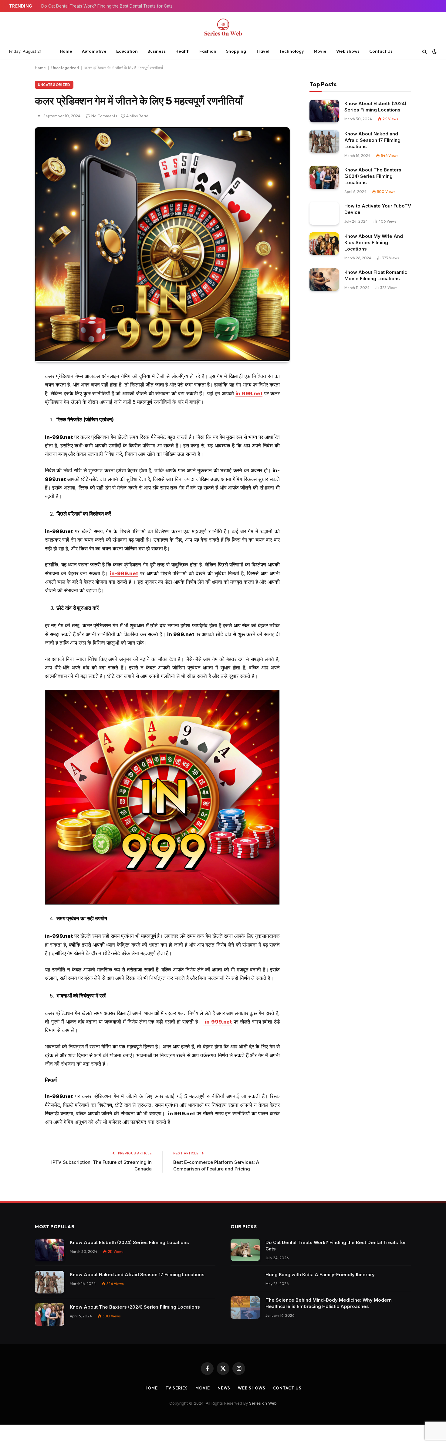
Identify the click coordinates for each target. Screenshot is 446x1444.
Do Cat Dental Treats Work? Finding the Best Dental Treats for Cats (107, 6)
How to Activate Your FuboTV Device (377, 209)
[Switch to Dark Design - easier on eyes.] (434, 51)
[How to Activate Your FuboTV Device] (324, 213)
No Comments (104, 115)
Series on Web (263, 1403)
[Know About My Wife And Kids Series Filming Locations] (324, 243)
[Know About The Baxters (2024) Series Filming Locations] (324, 177)
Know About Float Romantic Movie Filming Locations (375, 275)
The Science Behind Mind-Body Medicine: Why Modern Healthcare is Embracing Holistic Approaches (328, 1303)
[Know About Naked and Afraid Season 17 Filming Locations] (324, 141)
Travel (262, 51)
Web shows (348, 51)
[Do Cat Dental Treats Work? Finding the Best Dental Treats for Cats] (245, 1250)
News (224, 1388)
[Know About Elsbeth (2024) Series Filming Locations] (324, 111)
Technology (291, 51)
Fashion (207, 51)
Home (66, 51)
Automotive (94, 51)
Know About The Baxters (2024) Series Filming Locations (372, 176)
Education (127, 51)
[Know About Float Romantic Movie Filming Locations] (324, 279)
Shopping (236, 51)
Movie (320, 51)
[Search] (424, 51)
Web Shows (251, 1388)
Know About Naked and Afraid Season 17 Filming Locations (372, 140)
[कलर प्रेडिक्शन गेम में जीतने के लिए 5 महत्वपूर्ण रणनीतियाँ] (162, 359)
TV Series (176, 1388)
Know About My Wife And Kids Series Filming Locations (373, 242)
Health (182, 51)
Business (156, 51)
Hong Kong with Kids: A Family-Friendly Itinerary (320, 1274)
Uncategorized (65, 67)
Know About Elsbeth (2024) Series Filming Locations (375, 107)
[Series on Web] (223, 28)
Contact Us (381, 51)
